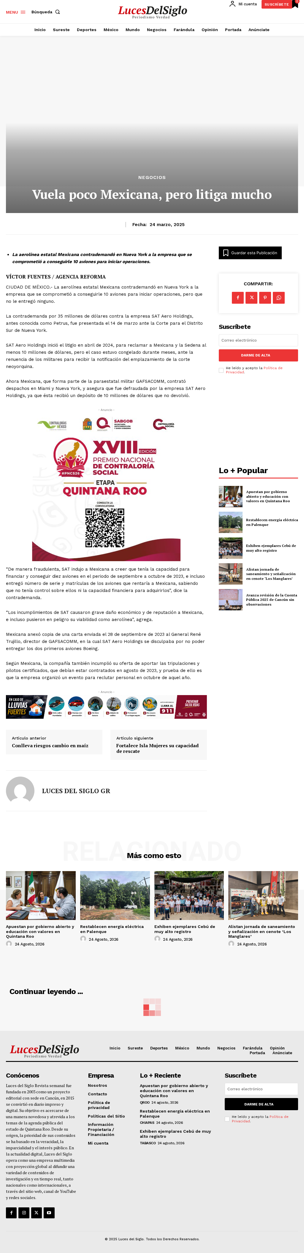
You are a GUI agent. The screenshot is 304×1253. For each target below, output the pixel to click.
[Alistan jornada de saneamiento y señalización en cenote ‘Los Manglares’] (231, 574)
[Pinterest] (265, 298)
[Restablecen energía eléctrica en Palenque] (231, 522)
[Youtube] (49, 1212)
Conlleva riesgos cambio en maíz (50, 745)
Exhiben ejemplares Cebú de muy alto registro (271, 548)
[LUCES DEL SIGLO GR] (20, 791)
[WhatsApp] (279, 298)
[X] (251, 298)
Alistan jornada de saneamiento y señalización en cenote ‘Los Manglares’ (271, 574)
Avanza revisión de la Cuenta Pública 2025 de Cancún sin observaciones (271, 600)
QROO (145, 1102)
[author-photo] (10, 944)
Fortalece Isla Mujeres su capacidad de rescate (157, 748)
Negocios (152, 177)
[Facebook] (238, 298)
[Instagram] (23, 1212)
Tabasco (148, 1143)
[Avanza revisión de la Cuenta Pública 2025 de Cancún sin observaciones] (231, 599)
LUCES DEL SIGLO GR (76, 791)
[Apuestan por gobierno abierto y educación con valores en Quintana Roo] (231, 496)
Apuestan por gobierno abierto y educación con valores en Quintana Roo (268, 496)
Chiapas (147, 1123)
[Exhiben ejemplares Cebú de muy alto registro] (231, 548)
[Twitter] (36, 1212)
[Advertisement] (258, 422)
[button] (46, 12)
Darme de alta (255, 355)
